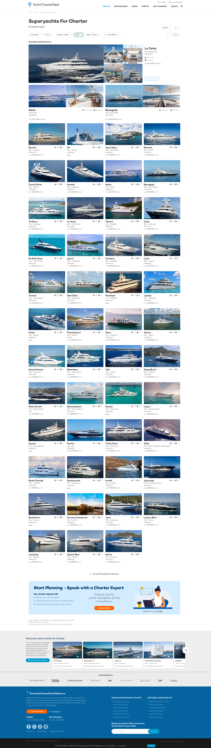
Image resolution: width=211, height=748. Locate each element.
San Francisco (55, 717)
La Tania (150, 48)
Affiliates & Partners (57, 731)
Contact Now (104, 608)
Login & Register (177, 2)
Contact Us (30, 731)
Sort (176, 35)
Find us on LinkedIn (46, 726)
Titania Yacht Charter (156, 714)
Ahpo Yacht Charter (155, 717)
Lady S (118, 661)
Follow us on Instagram (40, 726)
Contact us (56, 711)
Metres (165, 27)
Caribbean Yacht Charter (121, 717)
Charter (36, 12)
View (151, 79)
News (134, 6)
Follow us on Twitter (34, 726)
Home (30, 12)
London (29, 717)
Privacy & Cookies (177, 741)
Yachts (106, 6)
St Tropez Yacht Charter (121, 702)
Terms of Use (166, 741)
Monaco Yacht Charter (120, 705)
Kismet (178, 661)
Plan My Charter (36, 711)
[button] (70, 134)
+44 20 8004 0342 (35, 720)
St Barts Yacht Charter (121, 708)
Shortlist (163, 2)
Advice (174, 6)
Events (145, 6)
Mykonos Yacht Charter (121, 714)
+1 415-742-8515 (57, 720)
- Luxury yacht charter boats (50, 4)
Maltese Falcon (153, 661)
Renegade (111, 110)
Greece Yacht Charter (120, 711)
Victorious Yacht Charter (157, 708)
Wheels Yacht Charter (156, 705)
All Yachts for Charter (39, 660)
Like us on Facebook (28, 726)
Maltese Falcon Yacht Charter (159, 702)
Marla (32, 110)
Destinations (121, 6)
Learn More (121, 746)
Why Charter (160, 6)
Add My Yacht (42, 731)
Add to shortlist (101, 46)
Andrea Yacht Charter (156, 711)
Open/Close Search (182, 6)
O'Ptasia (58, 661)
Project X (89, 661)
